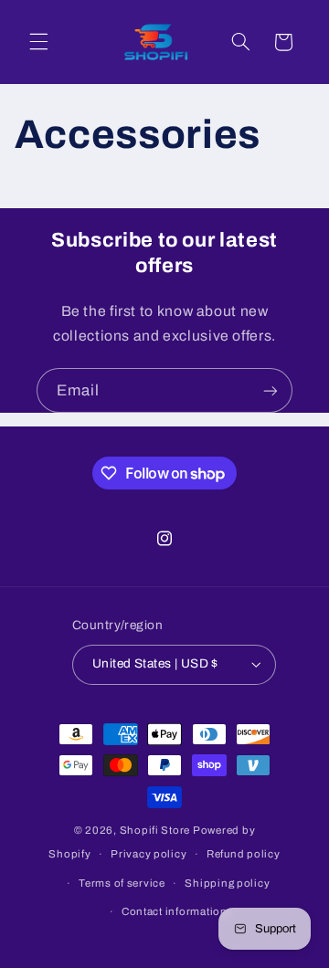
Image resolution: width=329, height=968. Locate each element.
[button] (38, 42)
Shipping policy (227, 883)
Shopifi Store (155, 830)
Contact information (175, 911)
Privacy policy (148, 853)
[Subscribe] (270, 390)
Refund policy (244, 853)
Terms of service (122, 883)
